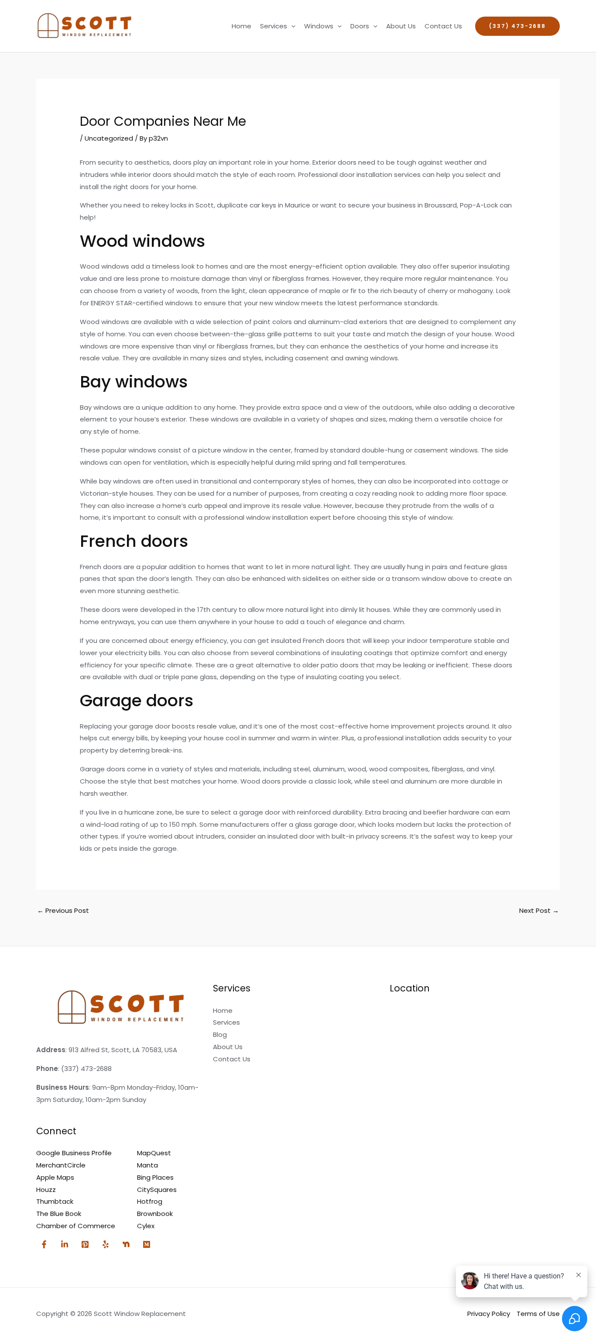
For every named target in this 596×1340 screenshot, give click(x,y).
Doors (359, 26)
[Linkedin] (64, 1244)
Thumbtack (54, 1201)
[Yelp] (105, 1244)
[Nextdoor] (126, 1244)
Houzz (46, 1189)
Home (241, 26)
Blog (220, 1034)
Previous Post (63, 910)
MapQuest (154, 1152)
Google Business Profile (74, 1152)
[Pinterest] (85, 1244)
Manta (147, 1165)
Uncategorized (109, 138)
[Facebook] (44, 1244)
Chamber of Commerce (75, 1225)
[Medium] (146, 1244)
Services (273, 26)
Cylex (145, 1225)
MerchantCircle (61, 1165)
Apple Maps (55, 1177)
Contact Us (443, 26)
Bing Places (155, 1177)
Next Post (539, 910)
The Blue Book (58, 1213)
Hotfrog (149, 1201)
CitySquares (157, 1189)
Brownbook (155, 1213)
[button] (291, 26)
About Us (401, 26)
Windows (318, 26)
